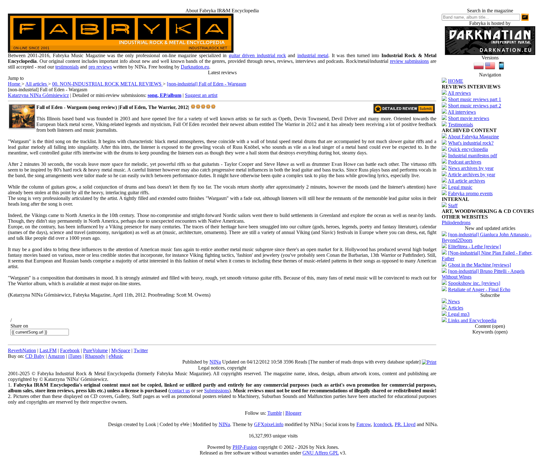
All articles (36, 84)
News (453, 301)
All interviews (462, 112)
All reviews (459, 93)
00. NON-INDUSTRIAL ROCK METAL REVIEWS (107, 84)
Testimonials (460, 124)
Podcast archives (464, 162)
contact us (180, 390)
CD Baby (35, 356)
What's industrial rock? (471, 143)
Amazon (56, 356)
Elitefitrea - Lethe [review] (474, 246)
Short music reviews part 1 (474, 99)
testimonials (67, 66)
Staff (453, 205)
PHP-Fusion (245, 447)
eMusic (116, 356)
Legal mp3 (458, 314)
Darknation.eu (195, 66)
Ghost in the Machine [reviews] (479, 265)
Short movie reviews (468, 118)
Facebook (70, 350)
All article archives (466, 181)
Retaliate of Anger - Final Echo (479, 289)
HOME (455, 81)
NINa (215, 362)
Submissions (216, 390)
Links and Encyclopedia (471, 320)
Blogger (293, 413)
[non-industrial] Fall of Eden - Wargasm (206, 84)
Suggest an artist (201, 95)
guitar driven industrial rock (257, 55)
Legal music (460, 187)
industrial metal (312, 55)
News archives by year (471, 168)
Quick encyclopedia (468, 149)
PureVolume (95, 350)
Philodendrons (456, 222)
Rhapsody (95, 356)
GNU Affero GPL (320, 452)
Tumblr (274, 413)
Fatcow (363, 424)
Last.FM (48, 350)
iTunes (75, 356)
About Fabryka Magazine (473, 136)
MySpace (120, 350)
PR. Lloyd (405, 424)
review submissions (409, 61)
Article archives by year (471, 174)
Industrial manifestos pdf (472, 155)
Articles (455, 307)
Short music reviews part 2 (474, 105)
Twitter (141, 350)
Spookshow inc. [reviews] (474, 283)
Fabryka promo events (470, 193)
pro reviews (100, 66)
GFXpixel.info (268, 424)
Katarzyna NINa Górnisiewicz (38, 95)
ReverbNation (22, 350)
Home (14, 84)
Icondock (382, 424)
